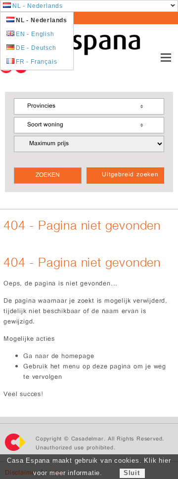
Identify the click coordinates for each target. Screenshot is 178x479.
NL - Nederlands (37, 5)
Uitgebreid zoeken (130, 175)
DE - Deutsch (36, 47)
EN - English (35, 34)
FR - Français (36, 61)
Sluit (132, 473)
